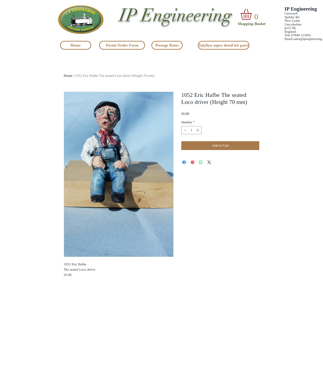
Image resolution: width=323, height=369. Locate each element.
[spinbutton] (191, 130)
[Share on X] (209, 162)
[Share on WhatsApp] (200, 162)
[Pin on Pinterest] (192, 162)
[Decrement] (184, 130)
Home (68, 76)
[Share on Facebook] (184, 162)
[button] (253, 14)
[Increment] (198, 130)
